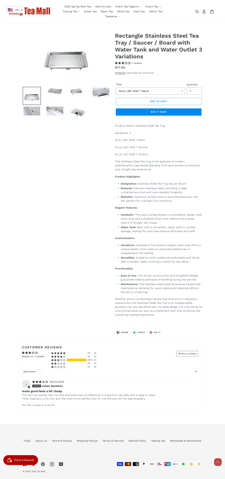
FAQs (27, 440)
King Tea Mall (38, 471)
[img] (40, 381)
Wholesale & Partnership (185, 440)
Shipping (120, 72)
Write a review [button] (187, 353)
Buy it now (158, 112)
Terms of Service (113, 440)
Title (119, 84)
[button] (123, 63)
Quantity (192, 84)
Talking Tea (158, 440)
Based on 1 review (33, 356)
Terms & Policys (62, 440)
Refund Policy (137, 440)
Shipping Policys (87, 440)
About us (41, 440)
